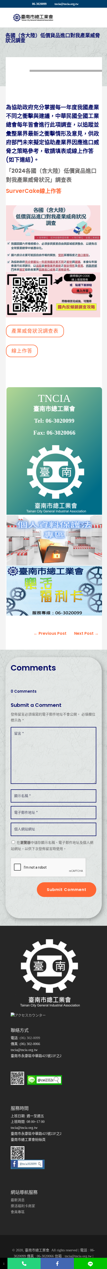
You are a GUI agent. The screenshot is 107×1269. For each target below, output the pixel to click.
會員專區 (18, 1212)
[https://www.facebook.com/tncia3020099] (57, 1263)
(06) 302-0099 (29, 1038)
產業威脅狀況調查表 (34, 331)
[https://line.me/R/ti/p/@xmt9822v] (90, 1263)
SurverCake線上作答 (33, 191)
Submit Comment (66, 889)
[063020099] (24, 1263)
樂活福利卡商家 (23, 1206)
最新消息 (18, 1200)
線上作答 (21, 350)
